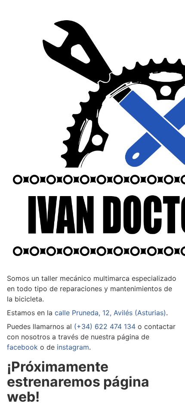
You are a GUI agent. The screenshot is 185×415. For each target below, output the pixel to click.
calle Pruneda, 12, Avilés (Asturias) (110, 312)
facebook (22, 347)
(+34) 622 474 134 (105, 326)
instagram (73, 347)
